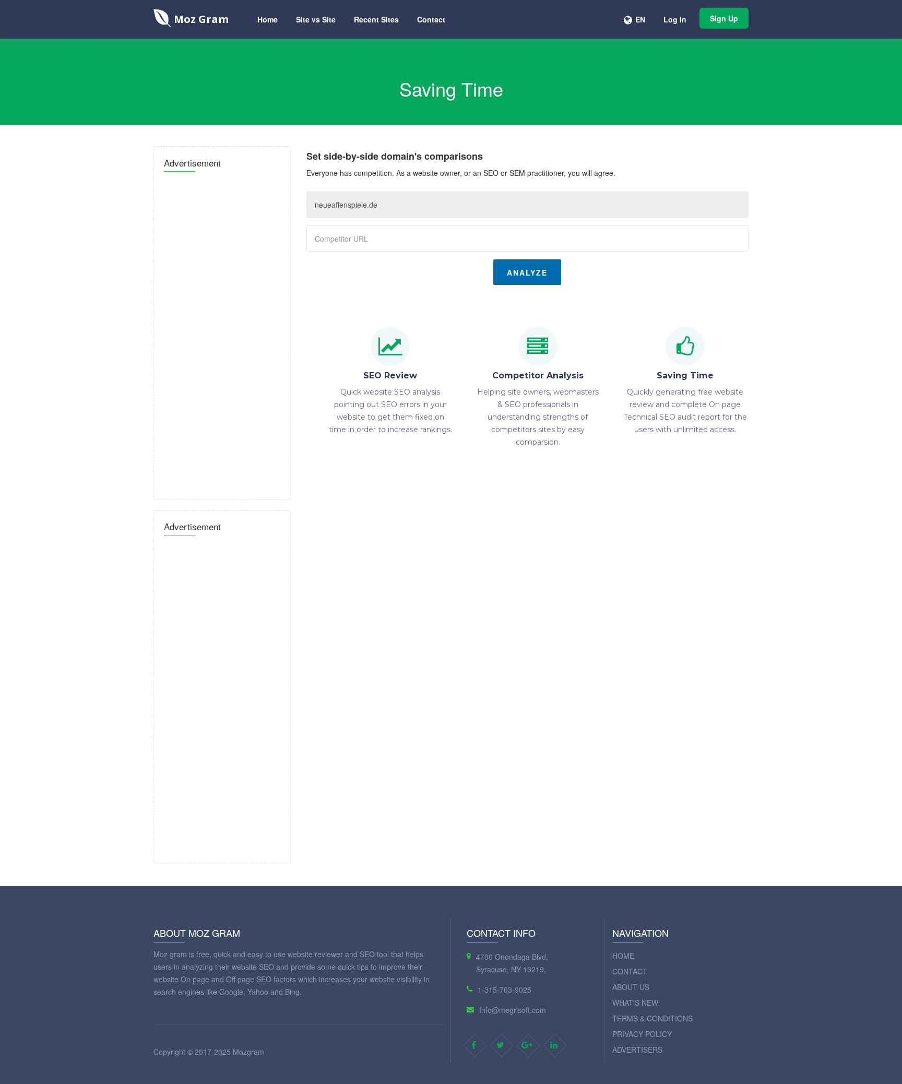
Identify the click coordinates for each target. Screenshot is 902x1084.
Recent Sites (376, 19)
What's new (635, 1002)
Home (267, 19)
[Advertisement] (222, 332)
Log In (674, 19)
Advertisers (637, 1049)
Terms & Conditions (652, 1018)
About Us (630, 987)
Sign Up (724, 18)
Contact (431, 19)
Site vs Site (316, 19)
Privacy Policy (642, 1034)
